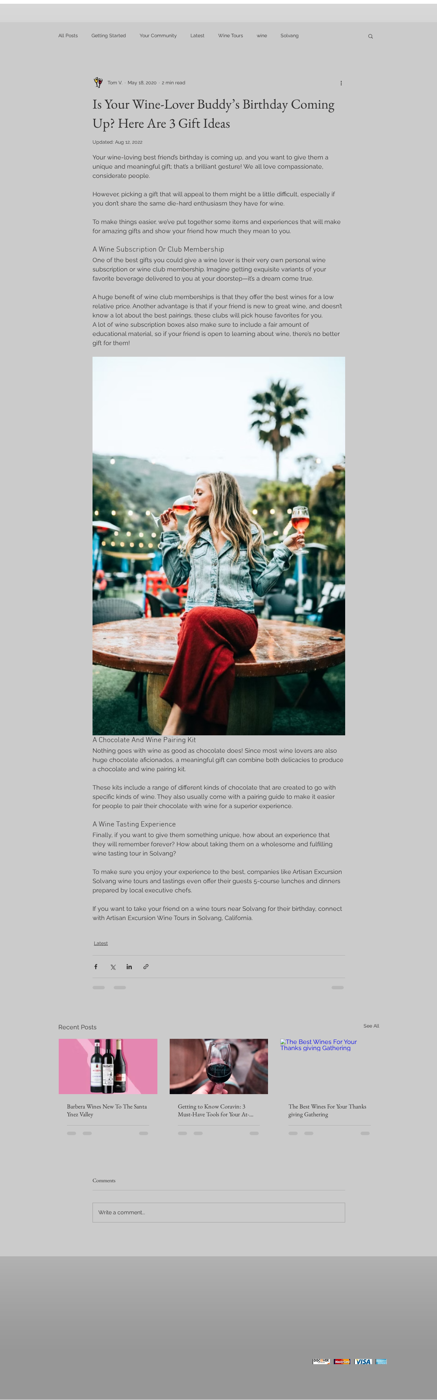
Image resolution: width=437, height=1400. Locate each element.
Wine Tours (230, 35)
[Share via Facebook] (96, 966)
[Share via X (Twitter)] (112, 966)
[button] (370, 36)
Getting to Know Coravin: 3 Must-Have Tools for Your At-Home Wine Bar (213, 1110)
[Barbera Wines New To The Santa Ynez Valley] (108, 1066)
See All (371, 1026)
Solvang (290, 35)
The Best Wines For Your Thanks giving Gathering (327, 1110)
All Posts (68, 35)
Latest (198, 35)
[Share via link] (146, 966)
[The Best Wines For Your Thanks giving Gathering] (329, 1066)
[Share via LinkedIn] (129, 966)
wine (262, 35)
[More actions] (341, 83)
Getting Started (108, 35)
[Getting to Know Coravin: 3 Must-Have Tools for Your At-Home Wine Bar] (219, 1066)
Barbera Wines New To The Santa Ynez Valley (107, 1110)
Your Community (158, 35)
